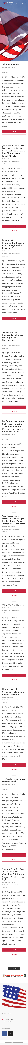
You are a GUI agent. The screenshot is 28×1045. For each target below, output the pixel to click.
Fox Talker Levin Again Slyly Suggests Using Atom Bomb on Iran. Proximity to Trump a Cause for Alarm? (13, 426)
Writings (17, 70)
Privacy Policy (8, 1042)
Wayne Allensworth (9, 67)
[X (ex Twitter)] (10, 1033)
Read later (14, 136)
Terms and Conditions (18, 1042)
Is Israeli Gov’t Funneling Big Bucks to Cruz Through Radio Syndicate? (13, 244)
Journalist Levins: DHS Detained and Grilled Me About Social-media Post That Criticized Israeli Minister (13, 151)
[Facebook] (4, 1033)
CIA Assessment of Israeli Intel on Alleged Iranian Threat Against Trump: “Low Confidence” (14, 520)
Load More (14, 968)
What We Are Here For (13, 605)
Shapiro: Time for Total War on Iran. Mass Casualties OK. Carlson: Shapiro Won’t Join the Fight (13, 874)
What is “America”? (11, 65)
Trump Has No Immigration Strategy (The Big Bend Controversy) (12, 336)
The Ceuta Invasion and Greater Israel (13, 780)
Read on (14, 131)
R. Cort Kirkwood (8, 697)
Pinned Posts (11, 70)
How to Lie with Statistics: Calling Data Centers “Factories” (13, 692)
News (5, 70)
